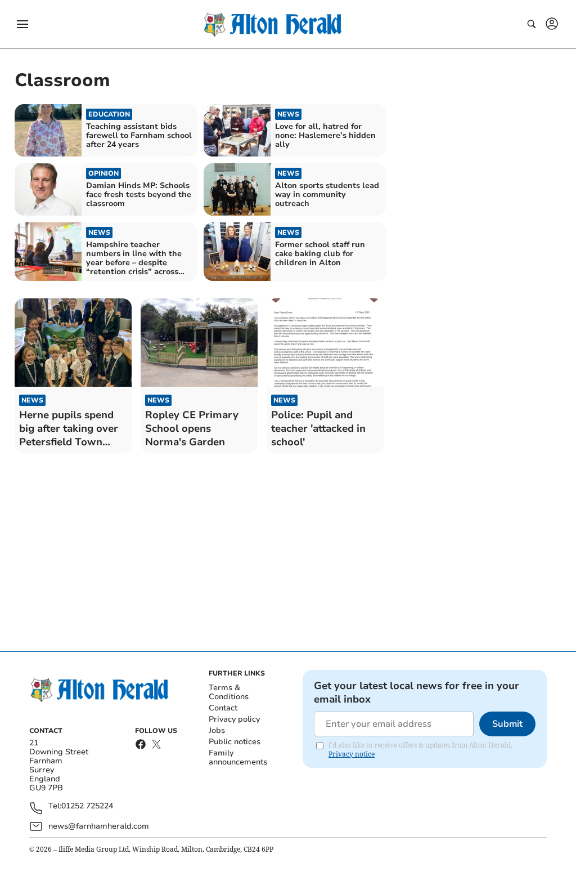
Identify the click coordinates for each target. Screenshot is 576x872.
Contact (223, 708)
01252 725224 (87, 806)
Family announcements (238, 757)
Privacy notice (351, 754)
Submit (507, 724)
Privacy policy (234, 719)
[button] (22, 24)
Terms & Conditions (229, 692)
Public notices (234, 741)
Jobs (217, 730)
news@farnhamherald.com (98, 826)
